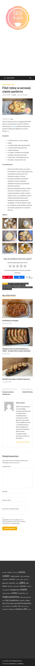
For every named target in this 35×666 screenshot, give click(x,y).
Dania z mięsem (6, 84)
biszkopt (4, 572)
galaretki (5, 583)
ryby (13, 126)
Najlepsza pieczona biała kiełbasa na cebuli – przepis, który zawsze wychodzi (16, 350)
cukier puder (15, 576)
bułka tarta (14, 572)
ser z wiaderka (6, 606)
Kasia (14, 95)
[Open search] (30, 78)
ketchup (10, 586)
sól (19, 606)
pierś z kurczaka (8, 603)
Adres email (7, 500)
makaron (29, 586)
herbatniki (12, 583)
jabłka (17, 583)
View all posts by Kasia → (22, 443)
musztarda (21, 593)
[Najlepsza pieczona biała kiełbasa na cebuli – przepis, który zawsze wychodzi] (17, 337)
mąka (26, 593)
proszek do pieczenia (22, 603)
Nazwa (5, 491)
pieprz (27, 600)
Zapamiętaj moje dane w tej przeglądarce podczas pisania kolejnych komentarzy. (13, 521)
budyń (9, 572)
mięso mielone (6, 593)
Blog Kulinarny (17, 661)
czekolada (5, 579)
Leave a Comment (22, 95)
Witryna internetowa (10, 509)
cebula (21, 572)
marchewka (5, 590)
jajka (20, 283)
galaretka (26, 579)
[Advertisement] (17, 57)
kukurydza (16, 586)
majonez (25, 283)
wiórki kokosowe (25, 606)
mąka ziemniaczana (19, 285)
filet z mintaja (12, 283)
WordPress (13, 663)
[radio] (10, 266)
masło (23, 589)
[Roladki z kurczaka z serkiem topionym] (17, 367)
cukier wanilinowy (25, 576)
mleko (14, 593)
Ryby (13, 84)
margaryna (14, 589)
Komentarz (7, 466)
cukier (6, 575)
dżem (22, 579)
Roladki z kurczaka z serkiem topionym (16, 379)
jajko (27, 583)
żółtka (29, 609)
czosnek (12, 579)
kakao (4, 586)
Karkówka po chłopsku (10, 321)
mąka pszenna (7, 285)
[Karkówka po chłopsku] (17, 309)
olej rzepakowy (8, 287)
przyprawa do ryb (19, 287)
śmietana (11, 609)
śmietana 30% (21, 609)
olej (3, 600)
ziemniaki (5, 609)
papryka (22, 600)
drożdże (18, 579)
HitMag (21, 663)
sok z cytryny (7, 289)
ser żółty (29, 287)
